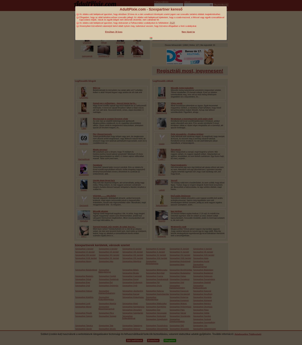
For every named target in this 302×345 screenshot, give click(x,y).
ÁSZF (172, 23)
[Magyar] (151, 38)
